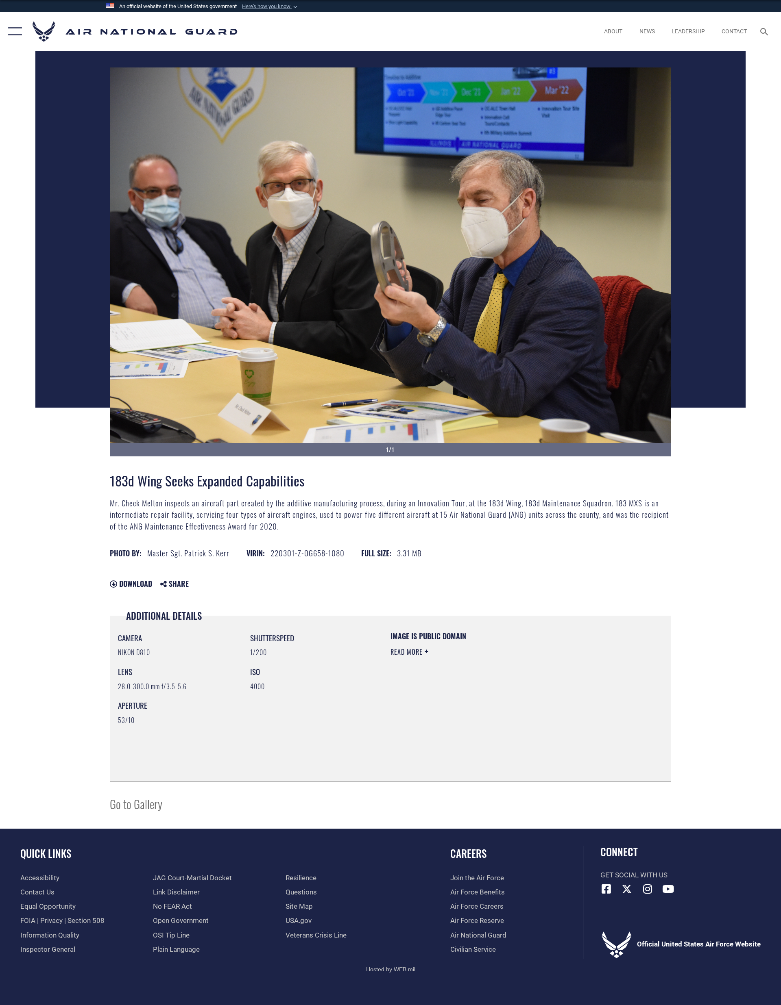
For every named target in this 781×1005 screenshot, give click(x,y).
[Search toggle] (764, 31)
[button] (270, 6)
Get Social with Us (634, 875)
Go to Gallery (136, 803)
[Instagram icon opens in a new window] (647, 889)
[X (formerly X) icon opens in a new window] (627, 889)
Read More (407, 652)
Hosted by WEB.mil (390, 969)
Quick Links (45, 853)
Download (134, 583)
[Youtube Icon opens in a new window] (668, 889)
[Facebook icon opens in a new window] (606, 889)
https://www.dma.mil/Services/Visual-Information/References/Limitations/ (485, 703)
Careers (468, 853)
